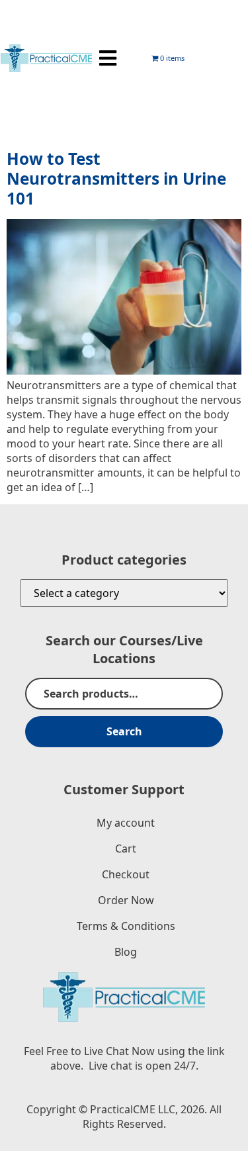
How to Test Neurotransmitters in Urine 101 (116, 178)
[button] (108, 58)
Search (124, 731)
